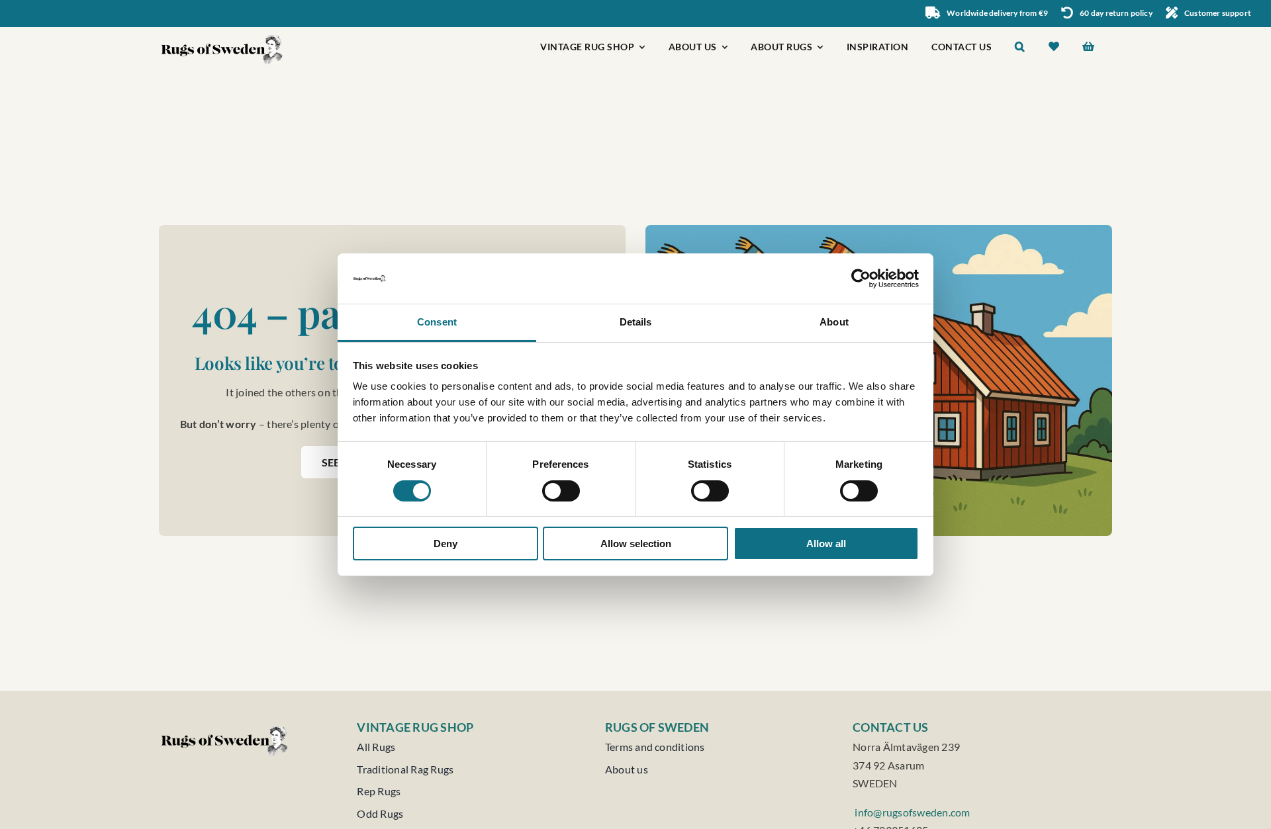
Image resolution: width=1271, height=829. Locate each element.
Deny (445, 543)
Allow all (826, 543)
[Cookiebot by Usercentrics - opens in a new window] (861, 278)
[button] (1020, 48)
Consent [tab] (437, 321)
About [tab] (834, 321)
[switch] (561, 491)
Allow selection (635, 543)
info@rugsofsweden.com (911, 812)
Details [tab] (636, 321)
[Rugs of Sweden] (222, 32)
